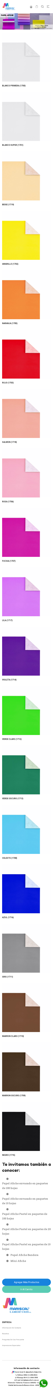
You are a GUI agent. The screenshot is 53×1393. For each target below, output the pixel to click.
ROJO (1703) (8, 383)
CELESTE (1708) (9, 858)
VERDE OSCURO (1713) (12, 798)
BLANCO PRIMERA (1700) (14, 86)
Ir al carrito (26, 1289)
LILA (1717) (7, 620)
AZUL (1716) (8, 917)
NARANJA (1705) (10, 323)
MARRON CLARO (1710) (13, 1036)
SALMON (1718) (9, 442)
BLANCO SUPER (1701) (12, 145)
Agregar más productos (26, 1282)
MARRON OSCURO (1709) (14, 1095)
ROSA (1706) (8, 501)
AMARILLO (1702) (10, 264)
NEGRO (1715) (8, 1155)
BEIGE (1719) (8, 204)
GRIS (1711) (7, 977)
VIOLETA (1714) (9, 680)
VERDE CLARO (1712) (12, 739)
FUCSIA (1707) (9, 561)
